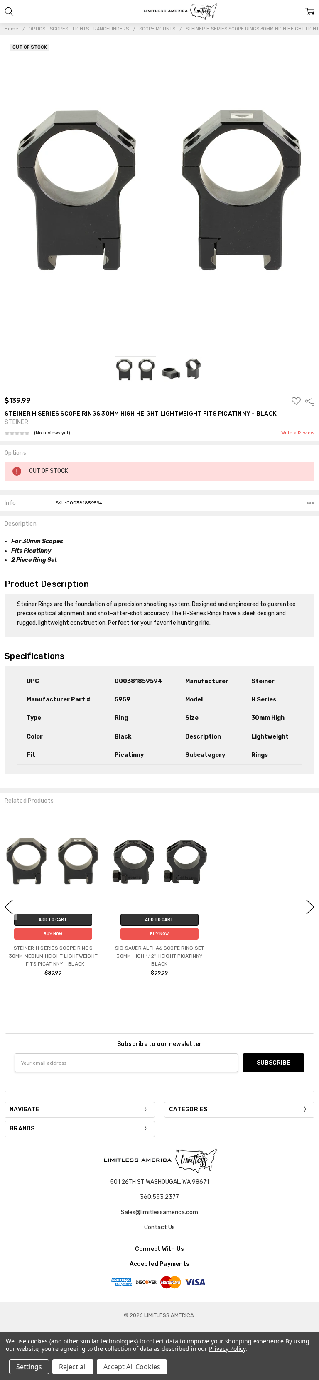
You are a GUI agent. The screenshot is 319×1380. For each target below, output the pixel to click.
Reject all (73, 1366)
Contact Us (159, 1227)
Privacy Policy (227, 1349)
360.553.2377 (159, 1196)
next (310, 907)
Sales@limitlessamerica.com (159, 1212)
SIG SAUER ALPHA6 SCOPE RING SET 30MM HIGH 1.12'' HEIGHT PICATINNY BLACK (159, 956)
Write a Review (297, 433)
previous (8, 907)
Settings (29, 1366)
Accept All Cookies (131, 1366)
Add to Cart (53, 919)
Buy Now (53, 933)
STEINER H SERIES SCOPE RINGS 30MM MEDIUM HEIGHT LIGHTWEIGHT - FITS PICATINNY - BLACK (53, 956)
